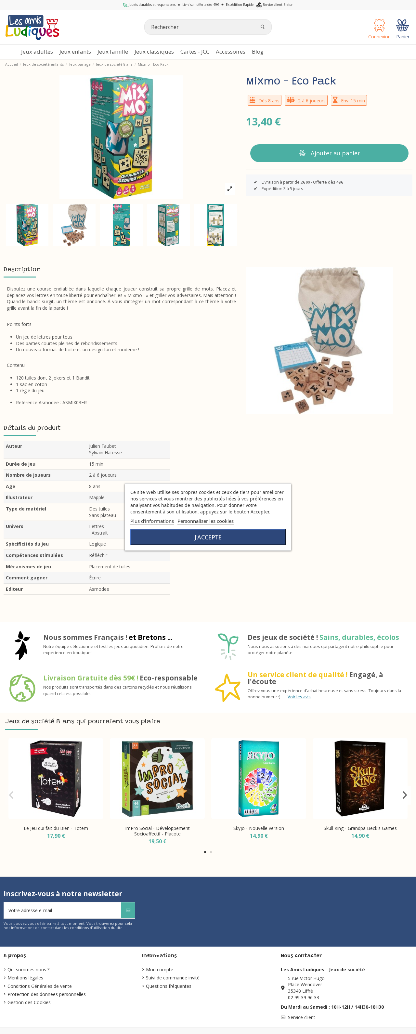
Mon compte (159, 969)
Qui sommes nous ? (28, 969)
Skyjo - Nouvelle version (258, 828)
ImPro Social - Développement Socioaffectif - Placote (157, 831)
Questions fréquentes (168, 986)
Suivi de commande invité (173, 978)
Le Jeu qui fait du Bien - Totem (56, 828)
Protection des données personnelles (46, 994)
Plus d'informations (152, 521)
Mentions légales (25, 978)
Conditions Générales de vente (39, 986)
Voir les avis (299, 697)
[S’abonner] (128, 910)
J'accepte (208, 537)
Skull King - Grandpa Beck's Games (360, 828)
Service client (301, 1017)
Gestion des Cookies (29, 1002)
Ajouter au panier (335, 153)
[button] (231, 52)
